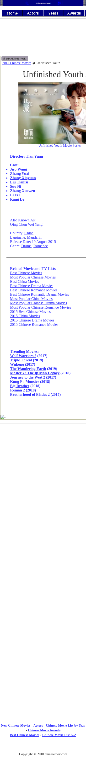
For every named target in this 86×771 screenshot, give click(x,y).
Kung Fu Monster (24, 382)
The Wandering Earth (28, 369)
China (28, 233)
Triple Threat (21, 360)
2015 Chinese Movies (16, 63)
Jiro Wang (18, 169)
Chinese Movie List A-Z (59, 735)
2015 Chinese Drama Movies (32, 320)
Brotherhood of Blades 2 (30, 394)
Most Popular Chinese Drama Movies (38, 303)
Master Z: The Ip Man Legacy (34, 373)
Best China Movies (24, 281)
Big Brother (19, 386)
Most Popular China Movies (31, 299)
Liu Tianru (19, 182)
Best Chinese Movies (26, 273)
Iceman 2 (17, 390)
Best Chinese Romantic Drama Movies (39, 294)
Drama (26, 246)
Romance (40, 246)
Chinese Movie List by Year (65, 725)
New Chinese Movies (15, 725)
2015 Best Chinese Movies (30, 312)
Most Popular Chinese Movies (33, 277)
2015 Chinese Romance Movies (34, 324)
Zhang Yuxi (19, 173)
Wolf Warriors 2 (23, 356)
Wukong (17, 364)
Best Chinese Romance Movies (33, 290)
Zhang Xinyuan (23, 178)
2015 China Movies (25, 316)
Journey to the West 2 (27, 377)
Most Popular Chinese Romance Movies (40, 307)
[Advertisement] (43, 466)
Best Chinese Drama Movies (31, 286)
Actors (38, 725)
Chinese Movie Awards (44, 730)
